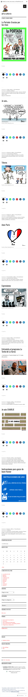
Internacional (10, 153)
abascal (8, 92)
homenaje (7, 461)
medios (11, 93)
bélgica (12, 155)
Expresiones (6, 285)
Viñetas (13, 90)
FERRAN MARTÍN (10, 403)
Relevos (4, 575)
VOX (6, 94)
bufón (16, 92)
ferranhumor (17, 89)
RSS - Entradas (6, 660)
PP (8, 344)
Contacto (5, 621)
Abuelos (4, 576)
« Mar (3, 567)
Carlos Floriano (16, 340)
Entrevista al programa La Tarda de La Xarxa (12, 350)
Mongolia (13, 533)
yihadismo (4, 157)
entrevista (15, 404)
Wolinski (10, 464)
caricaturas (9, 531)
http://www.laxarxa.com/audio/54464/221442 (14, 360)
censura (20, 92)
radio (23, 404)
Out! (4, 582)
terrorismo (21, 156)
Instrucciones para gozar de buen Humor (13, 470)
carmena (15, 217)
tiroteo (21, 280)
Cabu (12, 460)
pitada (3, 344)
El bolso (4, 581)
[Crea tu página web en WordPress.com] (14, 1)
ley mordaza (8, 342)
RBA (18, 93)
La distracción (6, 577)
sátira (24, 533)
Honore (12, 461)
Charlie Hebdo (5, 156)
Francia (6, 280)
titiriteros (12, 219)
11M (7, 279)
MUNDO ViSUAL (6, 640)
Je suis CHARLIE (8, 409)
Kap (3, 648)
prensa (14, 93)
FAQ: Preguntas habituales (9, 622)
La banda (5, 579)
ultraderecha (22, 93)
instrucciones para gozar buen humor (14, 532)
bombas (17, 279)
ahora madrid (9, 217)
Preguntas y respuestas (8, 624)
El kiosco (5, 580)
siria (12, 280)
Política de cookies (15, 691)
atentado (8, 155)
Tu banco (5, 584)
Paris (17, 156)
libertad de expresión (16, 342)
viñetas (3, 535)
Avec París (6, 224)
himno (18, 341)
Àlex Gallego (5, 647)
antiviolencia (9, 340)
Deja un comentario (6, 95)
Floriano (10, 341)
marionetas (20, 218)
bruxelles (21, 155)
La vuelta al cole (6, 574)
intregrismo (4, 533)
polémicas (7, 219)
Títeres (4, 162)
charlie (21, 340)
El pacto (4, 585)
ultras (3, 94)
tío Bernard (10, 462)
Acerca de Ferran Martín (8, 620)
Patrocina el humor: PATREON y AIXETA (11, 623)
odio (23, 342)
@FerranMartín (6, 13)
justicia (6, 218)
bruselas (17, 155)
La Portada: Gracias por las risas (11, 23)
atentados (12, 279)
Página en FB (4, 628)
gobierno (15, 341)
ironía (9, 533)
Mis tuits (4, 613)
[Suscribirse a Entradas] (2, 660)
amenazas (12, 92)
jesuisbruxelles (11, 156)
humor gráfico (17, 461)
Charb (15, 460)
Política (9, 90)
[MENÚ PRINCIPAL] (24, 6)
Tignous (15, 462)
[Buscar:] (14, 605)
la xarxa (20, 404)
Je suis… (5, 100)
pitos (6, 344)
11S (9, 279)
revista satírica (18, 533)
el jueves (7, 93)
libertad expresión (13, 218)
